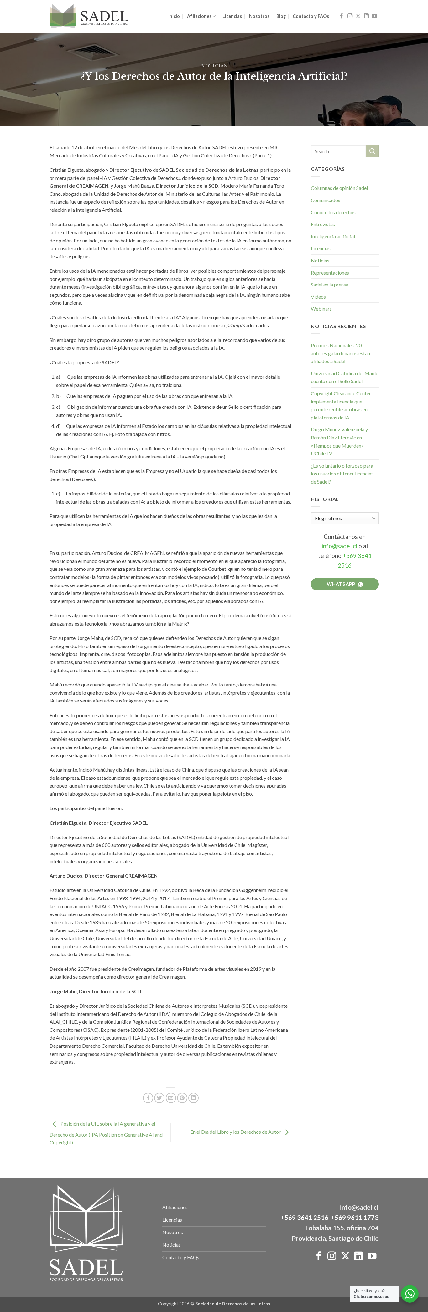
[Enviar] (372, 151)
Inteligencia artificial (333, 236)
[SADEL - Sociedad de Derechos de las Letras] (89, 16)
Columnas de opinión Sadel (339, 188)
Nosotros (259, 16)
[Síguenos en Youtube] (374, 16)
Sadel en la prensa (329, 284)
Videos (318, 297)
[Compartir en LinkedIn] (193, 1098)
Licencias (232, 16)
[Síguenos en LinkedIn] (366, 16)
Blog (281, 16)
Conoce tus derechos (333, 212)
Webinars (321, 309)
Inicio (174, 16)
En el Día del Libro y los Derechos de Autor (236, 1132)
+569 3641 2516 (304, 1217)
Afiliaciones (199, 16)
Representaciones (330, 273)
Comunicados (325, 200)
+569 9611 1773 (354, 1217)
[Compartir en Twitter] (159, 1098)
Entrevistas (323, 224)
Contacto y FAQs (311, 16)
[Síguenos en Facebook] (341, 16)
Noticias (214, 65)
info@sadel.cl (339, 546)
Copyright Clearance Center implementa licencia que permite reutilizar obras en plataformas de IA (341, 405)
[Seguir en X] (358, 16)
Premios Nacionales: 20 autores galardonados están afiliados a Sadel (340, 353)
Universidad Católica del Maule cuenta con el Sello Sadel (344, 377)
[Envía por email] (171, 1098)
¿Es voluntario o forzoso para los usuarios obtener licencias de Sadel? (342, 473)
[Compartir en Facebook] (148, 1098)
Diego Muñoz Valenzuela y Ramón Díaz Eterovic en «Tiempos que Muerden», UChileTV (339, 441)
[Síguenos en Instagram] (349, 16)
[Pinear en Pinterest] (182, 1098)
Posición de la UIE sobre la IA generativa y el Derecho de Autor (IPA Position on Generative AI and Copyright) (106, 1133)
